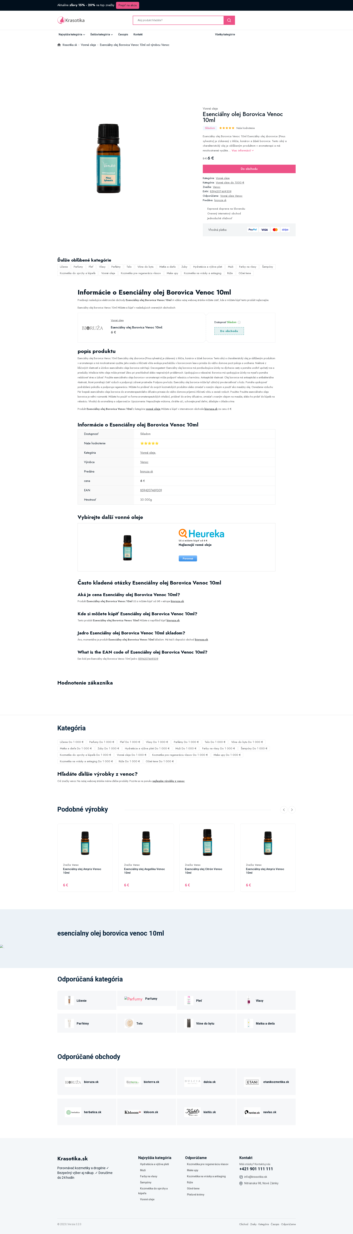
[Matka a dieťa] (248, 1023)
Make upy (172, 273)
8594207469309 (220, 191)
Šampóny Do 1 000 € (254, 748)
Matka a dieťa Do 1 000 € (76, 748)
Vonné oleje (210, 108)
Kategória (263, 1224)
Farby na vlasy (247, 267)
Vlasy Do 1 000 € (157, 742)
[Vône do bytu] (188, 1023)
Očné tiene (245, 273)
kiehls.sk (210, 1112)
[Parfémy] (69, 1023)
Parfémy (116, 267)
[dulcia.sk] (192, 1081)
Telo (129, 267)
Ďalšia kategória (100, 34)
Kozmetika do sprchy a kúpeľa (77, 273)
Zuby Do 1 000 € (108, 748)
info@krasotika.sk (255, 1177)
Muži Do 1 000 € (185, 748)
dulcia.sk (210, 1082)
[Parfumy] (133, 998)
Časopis (123, 34)
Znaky (253, 1224)
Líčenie (64, 267)
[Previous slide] (284, 809)
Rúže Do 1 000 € (129, 761)
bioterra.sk (151, 1082)
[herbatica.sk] (73, 1111)
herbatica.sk (92, 1112)
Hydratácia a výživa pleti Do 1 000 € (147, 748)
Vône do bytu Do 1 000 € (247, 742)
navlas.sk (269, 1112)
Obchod (243, 1224)
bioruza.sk (220, 200)
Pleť (91, 267)
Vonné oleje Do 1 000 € (131, 755)
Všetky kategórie (225, 34)
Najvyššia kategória (70, 34)
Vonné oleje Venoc (231, 196)
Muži (230, 267)
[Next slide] (292, 809)
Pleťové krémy (195, 1194)
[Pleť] (188, 1000)
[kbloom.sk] (132, 1111)
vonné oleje (153, 409)
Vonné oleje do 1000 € (230, 183)
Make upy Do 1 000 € (227, 755)
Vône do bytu (146, 267)
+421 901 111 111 (256, 1169)
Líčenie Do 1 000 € (71, 742)
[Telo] (129, 1023)
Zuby (184, 267)
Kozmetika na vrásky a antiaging (202, 273)
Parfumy (78, 267)
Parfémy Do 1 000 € (186, 742)
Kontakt (137, 34)
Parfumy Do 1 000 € (101, 742)
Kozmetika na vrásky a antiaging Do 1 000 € (86, 761)
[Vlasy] (248, 1000)
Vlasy (102, 267)
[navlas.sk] (252, 1111)
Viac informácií (242, 150)
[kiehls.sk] (192, 1111)
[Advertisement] (176, 75)
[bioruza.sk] (73, 1081)
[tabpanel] (107, 157)
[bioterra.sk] (132, 1081)
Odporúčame (288, 1224)
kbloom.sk (151, 1112)
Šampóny (267, 267)
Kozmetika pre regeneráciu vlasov (141, 273)
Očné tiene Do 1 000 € (160, 761)
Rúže (230, 273)
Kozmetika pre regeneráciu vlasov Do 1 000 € (180, 755)
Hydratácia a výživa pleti (207, 267)
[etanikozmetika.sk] (252, 1081)
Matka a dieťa (167, 267)
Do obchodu (249, 169)
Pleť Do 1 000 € (130, 742)
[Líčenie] (69, 1000)
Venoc (216, 187)
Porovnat (188, 558)
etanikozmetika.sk (276, 1082)
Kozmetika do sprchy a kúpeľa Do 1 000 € (85, 755)
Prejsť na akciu (127, 5)
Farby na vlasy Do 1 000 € (218, 748)
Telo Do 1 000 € (215, 742)
